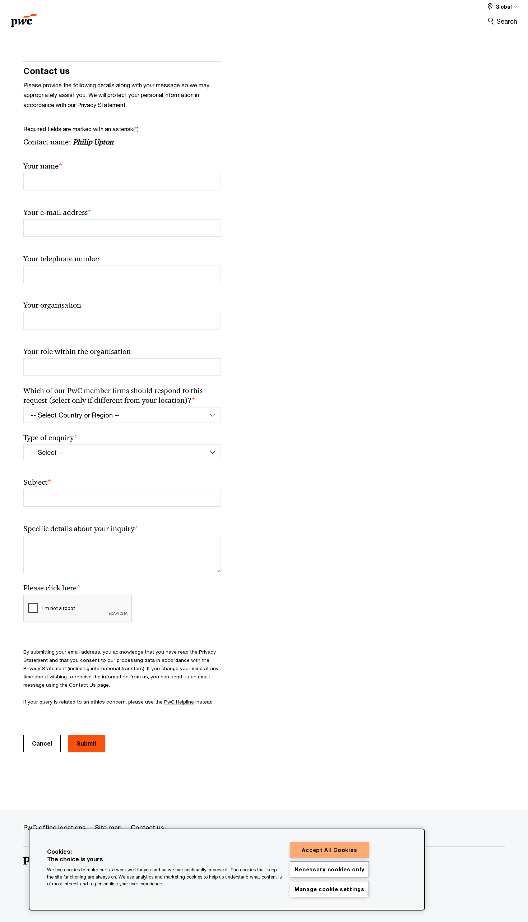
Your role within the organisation (77, 351)
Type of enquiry (50, 438)
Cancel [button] (42, 743)
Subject (37, 482)
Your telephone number (61, 258)
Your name (42, 166)
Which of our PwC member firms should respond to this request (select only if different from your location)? (113, 395)
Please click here (51, 588)
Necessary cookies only (329, 869)
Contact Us (82, 685)
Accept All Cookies (329, 850)
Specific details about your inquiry (80, 529)
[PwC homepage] (24, 18)
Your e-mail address (57, 212)
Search (506, 21)
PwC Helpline (179, 702)
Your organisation (52, 305)
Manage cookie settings (330, 889)
